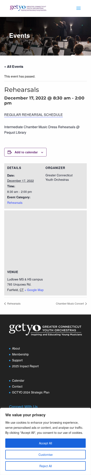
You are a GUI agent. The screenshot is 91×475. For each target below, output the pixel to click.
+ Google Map (34, 290)
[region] (45, 441)
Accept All (45, 443)
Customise (46, 454)
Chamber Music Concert (70, 303)
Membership (20, 354)
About (16, 348)
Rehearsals (14, 202)
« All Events (13, 66)
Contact (17, 386)
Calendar (18, 380)
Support (17, 360)
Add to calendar (26, 152)
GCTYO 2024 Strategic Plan (31, 392)
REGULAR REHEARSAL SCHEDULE (33, 114)
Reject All (45, 466)
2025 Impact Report (25, 366)
